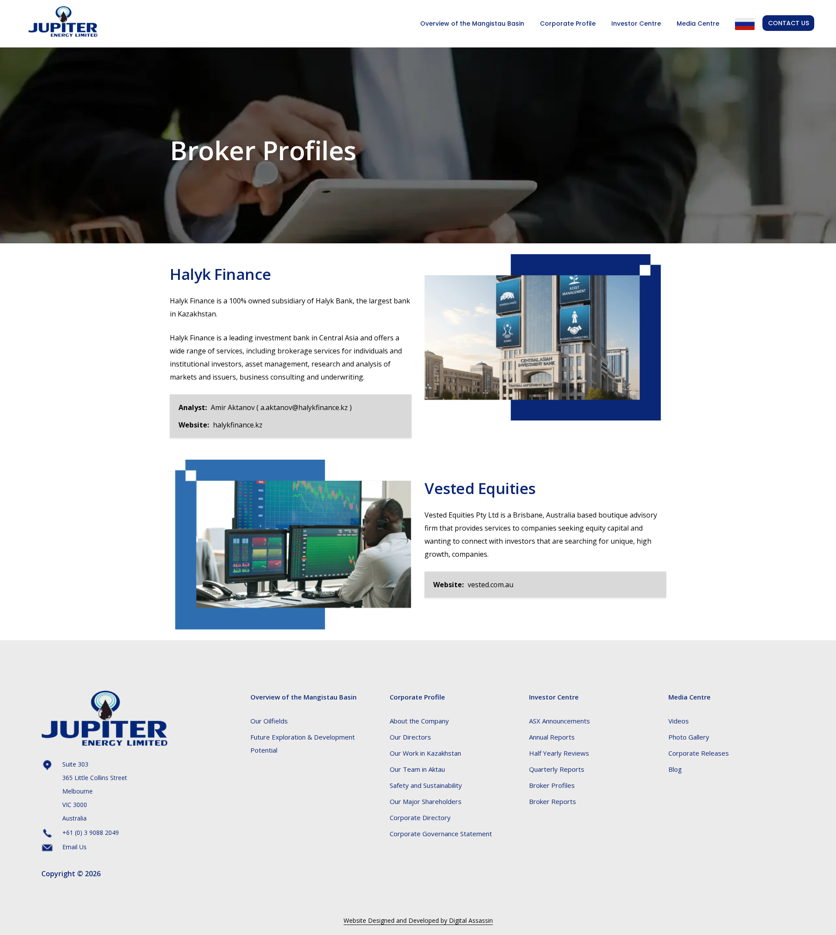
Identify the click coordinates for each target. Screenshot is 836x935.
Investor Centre (636, 23)
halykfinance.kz (238, 425)
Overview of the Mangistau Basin (472, 23)
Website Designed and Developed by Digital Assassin (418, 920)
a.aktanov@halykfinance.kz (304, 407)
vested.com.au (490, 584)
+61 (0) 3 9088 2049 (90, 832)
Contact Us (788, 23)
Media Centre (698, 23)
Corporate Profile (568, 23)
